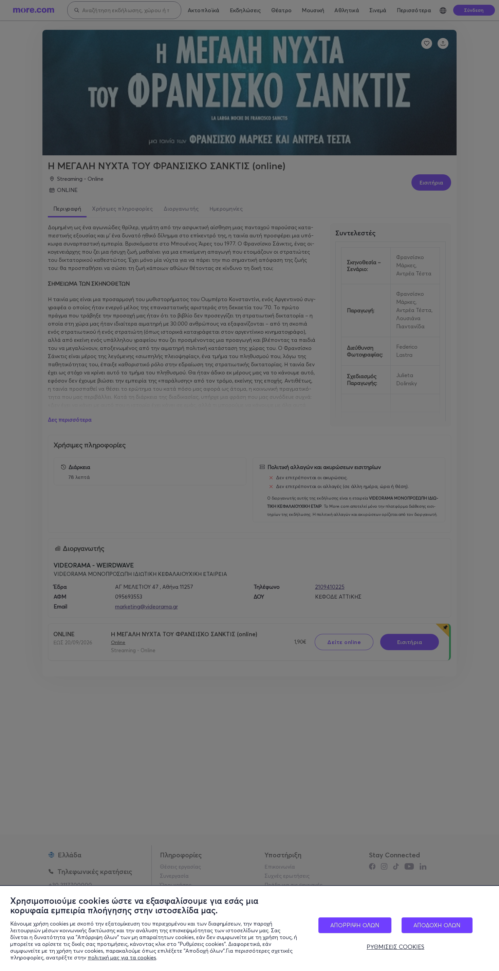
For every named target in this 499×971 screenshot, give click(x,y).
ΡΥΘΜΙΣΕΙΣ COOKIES (395, 947)
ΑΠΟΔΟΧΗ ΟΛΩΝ (437, 925)
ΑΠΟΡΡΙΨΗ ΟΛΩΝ (355, 925)
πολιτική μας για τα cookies (122, 957)
